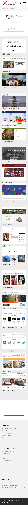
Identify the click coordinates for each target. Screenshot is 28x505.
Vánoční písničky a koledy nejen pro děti (11, 463)
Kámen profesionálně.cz (10, 108)
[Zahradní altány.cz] (14, 254)
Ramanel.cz (6, 72)
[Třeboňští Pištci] (14, 172)
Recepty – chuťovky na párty (8, 456)
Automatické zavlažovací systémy (9, 428)
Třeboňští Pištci (7, 182)
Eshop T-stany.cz (8, 351)
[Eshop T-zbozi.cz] (14, 361)
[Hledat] (20, 3)
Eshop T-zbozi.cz (8, 371)
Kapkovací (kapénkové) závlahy (9, 430)
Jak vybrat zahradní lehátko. (8, 483)
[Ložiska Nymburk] (14, 153)
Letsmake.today (7, 288)
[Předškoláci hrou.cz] (14, 191)
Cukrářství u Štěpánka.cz (10, 87)
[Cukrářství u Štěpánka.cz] (14, 79)
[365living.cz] (14, 235)
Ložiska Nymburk (8, 162)
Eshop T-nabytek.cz (9, 390)
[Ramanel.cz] (14, 63)
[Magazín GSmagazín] (14, 298)
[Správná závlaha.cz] (14, 133)
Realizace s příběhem (7, 435)
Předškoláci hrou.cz (8, 201)
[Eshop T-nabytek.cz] (14, 380)
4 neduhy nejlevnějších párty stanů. (9, 485)
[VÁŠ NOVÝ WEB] (14, 46)
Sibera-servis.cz (11, 500)
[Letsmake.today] (14, 278)
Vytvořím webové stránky (7, 433)
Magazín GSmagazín (9, 308)
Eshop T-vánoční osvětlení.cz (12, 327)
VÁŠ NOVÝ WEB (7, 54)
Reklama (4, 437)
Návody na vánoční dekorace (8, 460)
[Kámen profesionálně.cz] (14, 100)
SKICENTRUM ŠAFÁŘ (9, 125)
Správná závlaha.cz (8, 141)
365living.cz (6, 245)
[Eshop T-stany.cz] (14, 341)
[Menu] (24, 3)
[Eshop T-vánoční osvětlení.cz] (14, 317)
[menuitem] (20, 3)
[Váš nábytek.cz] (14, 215)
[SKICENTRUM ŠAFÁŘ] (14, 117)
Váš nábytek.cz (7, 225)
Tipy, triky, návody (6, 453)
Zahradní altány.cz (8, 264)
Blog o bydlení (5, 458)
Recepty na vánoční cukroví (8, 451)
